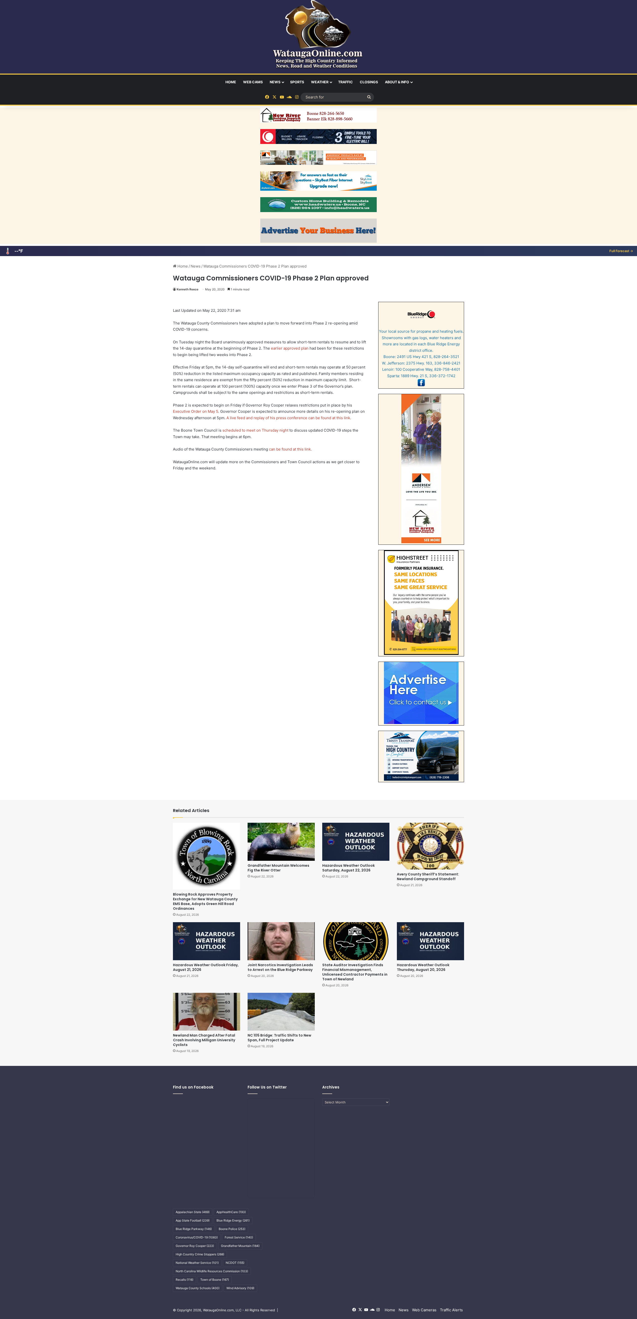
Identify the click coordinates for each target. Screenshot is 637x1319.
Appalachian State (193, 1212)
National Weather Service (197, 1263)
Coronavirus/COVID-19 (197, 1237)
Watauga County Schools (197, 1288)
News (275, 82)
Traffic (345, 82)
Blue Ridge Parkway (194, 1229)
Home (230, 82)
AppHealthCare (231, 1212)
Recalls (184, 1279)
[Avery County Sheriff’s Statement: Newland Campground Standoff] (430, 846)
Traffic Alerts (451, 1310)
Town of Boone (214, 1279)
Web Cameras (424, 1310)
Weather (319, 82)
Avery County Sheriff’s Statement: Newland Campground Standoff (428, 876)
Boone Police (232, 1229)
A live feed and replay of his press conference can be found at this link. (288, 417)
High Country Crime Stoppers (200, 1254)
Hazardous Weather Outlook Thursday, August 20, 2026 (423, 967)
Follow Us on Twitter (267, 1087)
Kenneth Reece (187, 289)
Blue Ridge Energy (233, 1220)
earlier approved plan (290, 348)
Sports (297, 82)
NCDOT (235, 1263)
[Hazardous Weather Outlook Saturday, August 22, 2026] (355, 842)
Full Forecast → (621, 251)
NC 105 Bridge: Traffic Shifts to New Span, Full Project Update (279, 1038)
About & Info (397, 82)
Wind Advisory (240, 1288)
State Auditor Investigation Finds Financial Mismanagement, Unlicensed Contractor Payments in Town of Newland (354, 972)
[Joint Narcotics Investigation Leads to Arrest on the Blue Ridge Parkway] (281, 941)
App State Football (193, 1220)
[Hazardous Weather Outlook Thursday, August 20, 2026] (430, 941)
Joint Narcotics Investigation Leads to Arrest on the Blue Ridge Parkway (280, 967)
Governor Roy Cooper (195, 1246)
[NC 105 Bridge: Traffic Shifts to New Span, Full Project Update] (281, 1012)
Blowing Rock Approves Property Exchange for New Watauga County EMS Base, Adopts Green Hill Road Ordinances (205, 901)
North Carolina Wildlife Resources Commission (212, 1271)
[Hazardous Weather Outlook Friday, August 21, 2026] (206, 941)
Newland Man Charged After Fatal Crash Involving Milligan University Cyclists (204, 1040)
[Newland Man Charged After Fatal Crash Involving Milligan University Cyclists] (206, 1012)
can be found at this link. (290, 449)
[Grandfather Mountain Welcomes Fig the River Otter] (281, 842)
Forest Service (239, 1237)
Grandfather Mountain (240, 1246)
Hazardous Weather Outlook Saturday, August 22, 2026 (348, 868)
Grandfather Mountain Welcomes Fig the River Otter (278, 868)
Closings (369, 82)
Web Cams (253, 82)
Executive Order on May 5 (195, 411)
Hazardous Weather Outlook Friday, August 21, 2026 (206, 967)
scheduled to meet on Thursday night (255, 430)
